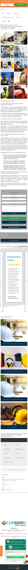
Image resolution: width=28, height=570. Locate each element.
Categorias (8, 24)
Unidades (4, 21)
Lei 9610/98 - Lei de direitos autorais (20, 470)
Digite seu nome (14, 194)
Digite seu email (14, 197)
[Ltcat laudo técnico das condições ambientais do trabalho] (7, 38)
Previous (1, 280)
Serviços (15, 13)
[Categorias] (8, 21)
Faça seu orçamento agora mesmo (7, 5)
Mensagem (14, 204)
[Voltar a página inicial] (14, 11)
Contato (18, 17)
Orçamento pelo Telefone (14, 222)
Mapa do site (14, 561)
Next (26, 280)
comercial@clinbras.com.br (8, 489)
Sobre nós (8, 13)
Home (3, 13)
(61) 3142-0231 (6, 485)
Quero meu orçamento (14, 240)
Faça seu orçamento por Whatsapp (20, 5)
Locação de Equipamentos (7, 17)
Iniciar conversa (16, 557)
